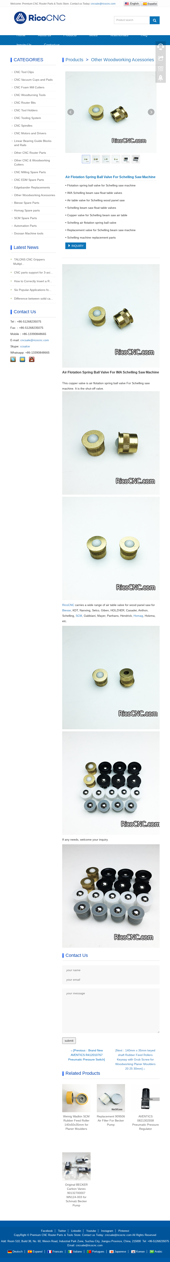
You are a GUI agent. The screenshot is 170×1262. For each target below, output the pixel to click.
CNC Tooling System (27, 118)
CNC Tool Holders (26, 110)
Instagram (107, 1230)
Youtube (91, 1230)
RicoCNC (68, 605)
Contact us (52, 45)
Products (69, 35)
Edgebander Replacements (32, 187)
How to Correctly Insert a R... (32, 281)
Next (151, 112)
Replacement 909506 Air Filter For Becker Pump (111, 1120)
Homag (138, 615)
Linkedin (76, 1230)
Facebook (47, 1230)
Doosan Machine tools (28, 233)
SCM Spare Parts (25, 218)
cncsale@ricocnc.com (103, 3)
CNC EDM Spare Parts (29, 179)
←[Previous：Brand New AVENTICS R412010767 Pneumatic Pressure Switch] (86, 1055)
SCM (79, 615)
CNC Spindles (23, 125)
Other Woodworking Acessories (122, 59)
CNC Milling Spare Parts (30, 172)
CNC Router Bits (25, 102)
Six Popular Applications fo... (32, 290)
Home (21, 35)
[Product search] (155, 20)
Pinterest (123, 1230)
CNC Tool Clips (24, 72)
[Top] (160, 79)
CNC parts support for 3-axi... (33, 272)
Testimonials (119, 35)
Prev (70, 112)
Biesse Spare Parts (26, 202)
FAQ (144, 35)
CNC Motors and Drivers (30, 133)
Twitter (62, 1230)
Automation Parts (25, 225)
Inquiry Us (24, 45)
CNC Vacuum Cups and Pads (33, 79)
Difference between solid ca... (33, 298)
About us (44, 35)
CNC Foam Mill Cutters (29, 87)
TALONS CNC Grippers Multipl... (29, 261)
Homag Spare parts (27, 210)
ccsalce (25, 346)
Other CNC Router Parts (30, 152)
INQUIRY (77, 245)
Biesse (66, 610)
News (93, 35)
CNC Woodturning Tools (30, 95)
